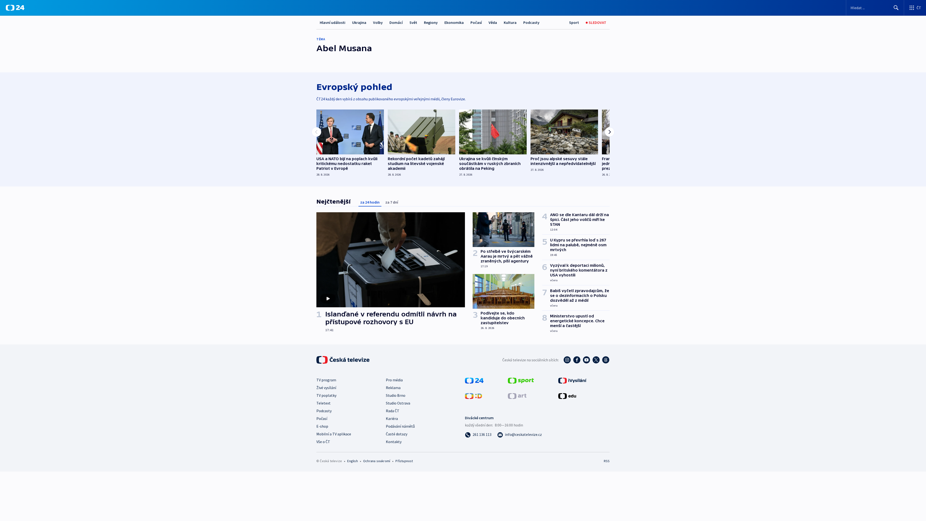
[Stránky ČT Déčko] (473, 395)
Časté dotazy (396, 434)
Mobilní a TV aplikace (333, 434)
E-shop (322, 426)
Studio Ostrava (398, 403)
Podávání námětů (400, 426)
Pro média (394, 379)
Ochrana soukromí (376, 461)
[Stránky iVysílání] (572, 380)
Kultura (510, 22)
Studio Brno (395, 395)
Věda (493, 22)
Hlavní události (332, 22)
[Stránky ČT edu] (567, 395)
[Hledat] (896, 7)
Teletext (323, 403)
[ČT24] (15, 8)
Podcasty (531, 22)
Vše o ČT (323, 441)
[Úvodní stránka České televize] (343, 360)
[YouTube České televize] (586, 360)
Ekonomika (454, 22)
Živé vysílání (326, 387)
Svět (413, 22)
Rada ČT (392, 410)
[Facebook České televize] (577, 360)
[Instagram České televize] (567, 360)
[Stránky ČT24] (474, 380)
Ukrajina (359, 22)
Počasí (476, 22)
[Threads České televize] (606, 360)
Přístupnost (404, 461)
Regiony (431, 22)
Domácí (396, 22)
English (352, 461)
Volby (378, 22)
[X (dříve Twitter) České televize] (596, 360)
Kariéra (392, 418)
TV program (326, 379)
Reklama (393, 387)
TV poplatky (326, 395)
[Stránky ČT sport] (521, 380)
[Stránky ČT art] (517, 395)
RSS (607, 461)
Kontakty (394, 441)
